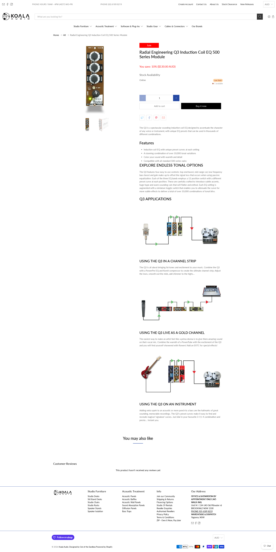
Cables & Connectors (175, 26)
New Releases (247, 4)
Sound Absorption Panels (133, 505)
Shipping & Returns (165, 499)
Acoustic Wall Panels (131, 502)
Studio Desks (93, 496)
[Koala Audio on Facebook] (7, 4)
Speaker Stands (94, 508)
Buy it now (201, 106)
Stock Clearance (229, 4)
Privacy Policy (163, 514)
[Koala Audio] (16, 16)
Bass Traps (126, 511)
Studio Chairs (93, 502)
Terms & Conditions (165, 517)
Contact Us (201, 4)
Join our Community (166, 496)
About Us (214, 4)
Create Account (185, 4)
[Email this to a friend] (163, 117)
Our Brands (197, 26)
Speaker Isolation (95, 511)
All (64, 35)
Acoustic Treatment (105, 26)
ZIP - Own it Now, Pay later (169, 520)
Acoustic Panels (129, 496)
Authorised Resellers (166, 511)
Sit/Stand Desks (95, 499)
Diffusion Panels (129, 508)
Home (56, 35)
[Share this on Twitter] (142, 117)
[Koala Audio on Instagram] (11, 4)
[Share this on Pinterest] (156, 117)
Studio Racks (93, 505)
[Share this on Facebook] (149, 117)
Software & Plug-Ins (130, 26)
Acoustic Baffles (129, 499)
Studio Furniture (81, 26)
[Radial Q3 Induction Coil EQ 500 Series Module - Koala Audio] (95, 79)
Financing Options (165, 502)
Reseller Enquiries (164, 508)
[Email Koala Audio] (3, 4)
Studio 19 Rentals (164, 505)
